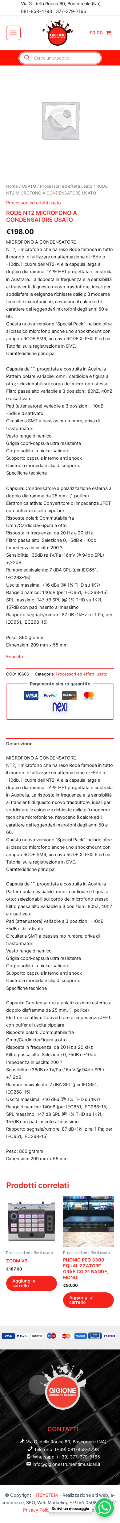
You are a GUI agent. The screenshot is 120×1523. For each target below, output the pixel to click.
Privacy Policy (38, 1510)
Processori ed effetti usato (66, 186)
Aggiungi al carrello (24, 1283)
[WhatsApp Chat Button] (104, 1507)
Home (12, 186)
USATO (29, 186)
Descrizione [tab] (19, 744)
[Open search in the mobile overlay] (60, 58)
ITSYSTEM (47, 1495)
